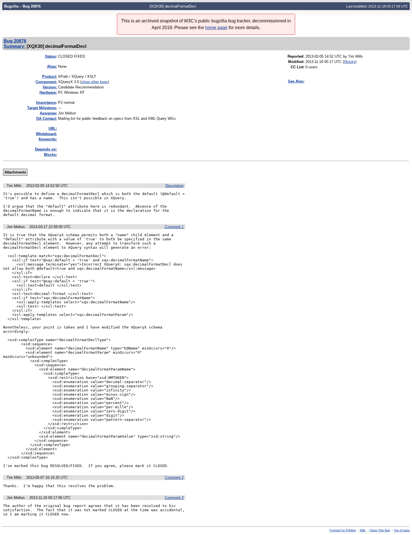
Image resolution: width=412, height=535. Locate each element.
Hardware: (48, 92)
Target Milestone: (42, 108)
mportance (46, 102)
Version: (50, 87)
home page (216, 27)
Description (174, 186)
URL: (52, 128)
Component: (46, 82)
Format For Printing (343, 530)
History (349, 62)
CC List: (297, 67)
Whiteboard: (46, 134)
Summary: (15, 46)
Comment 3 (174, 498)
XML (363, 530)
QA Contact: (46, 118)
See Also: (296, 81)
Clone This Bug (379, 530)
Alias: (52, 66)
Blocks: (50, 154)
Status (50, 56)
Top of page (402, 530)
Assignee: (48, 113)
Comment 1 (174, 227)
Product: (49, 76)
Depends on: (46, 149)
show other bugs (94, 82)
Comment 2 (174, 477)
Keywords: (48, 139)
